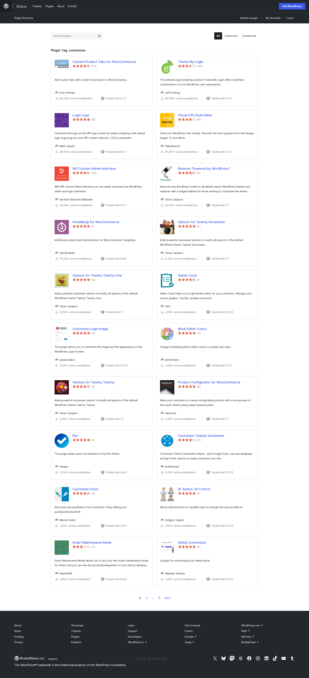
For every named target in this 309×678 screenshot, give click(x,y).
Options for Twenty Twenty (93, 382)
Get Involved (192, 625)
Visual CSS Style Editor (195, 115)
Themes (76, 630)
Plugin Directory (23, 17)
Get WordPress (292, 6)
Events (189, 630)
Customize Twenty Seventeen (201, 436)
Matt (245, 630)
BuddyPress (250, 642)
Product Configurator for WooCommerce (209, 382)
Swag (189, 642)
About (17, 625)
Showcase (77, 625)
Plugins (75, 636)
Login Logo (80, 115)
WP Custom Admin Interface (94, 168)
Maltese (52, 658)
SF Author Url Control (194, 489)
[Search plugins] (99, 35)
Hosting (18, 636)
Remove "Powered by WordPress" (204, 168)
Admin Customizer (192, 542)
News (17, 630)
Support (133, 630)
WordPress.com (252, 625)
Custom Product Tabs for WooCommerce (104, 62)
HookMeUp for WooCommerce (95, 222)
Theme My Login (190, 62)
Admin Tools (187, 275)
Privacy (18, 642)
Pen (75, 436)
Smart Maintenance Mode (91, 542)
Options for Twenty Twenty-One (97, 275)
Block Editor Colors (192, 329)
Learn (131, 625)
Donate (191, 636)
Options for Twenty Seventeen (201, 222)
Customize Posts (85, 489)
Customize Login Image (90, 329)
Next (167, 597)
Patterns (76, 642)
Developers (135, 636)
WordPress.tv (137, 642)
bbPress (247, 636)
